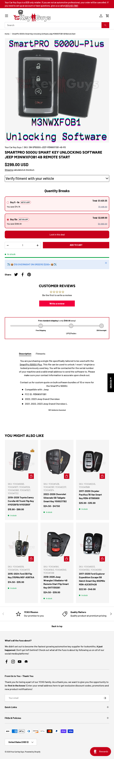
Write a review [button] (57, 303)
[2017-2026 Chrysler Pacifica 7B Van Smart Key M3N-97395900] (92, 461)
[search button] (105, 25)
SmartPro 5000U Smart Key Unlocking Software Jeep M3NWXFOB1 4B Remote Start (43, 34)
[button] (107, 15)
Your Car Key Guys (13, 147)
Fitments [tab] (40, 353)
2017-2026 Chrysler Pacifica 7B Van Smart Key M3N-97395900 (90, 495)
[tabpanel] (57, 386)
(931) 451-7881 (71, 5)
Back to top (57, 626)
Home (7, 34)
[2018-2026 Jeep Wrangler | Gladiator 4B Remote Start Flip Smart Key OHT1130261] (57, 544)
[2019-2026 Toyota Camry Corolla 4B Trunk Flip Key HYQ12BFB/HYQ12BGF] (21, 461)
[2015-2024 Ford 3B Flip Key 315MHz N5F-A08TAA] (21, 544)
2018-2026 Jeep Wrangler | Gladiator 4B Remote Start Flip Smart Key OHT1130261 (56, 582)
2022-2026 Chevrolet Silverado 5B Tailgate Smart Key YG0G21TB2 (55, 498)
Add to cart (76, 245)
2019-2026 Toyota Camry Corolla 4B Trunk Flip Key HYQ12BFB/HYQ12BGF (21, 501)
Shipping (9, 170)
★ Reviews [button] (111, 382)
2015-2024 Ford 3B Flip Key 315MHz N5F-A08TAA (21, 575)
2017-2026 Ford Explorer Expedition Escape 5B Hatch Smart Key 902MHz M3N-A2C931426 (92, 579)
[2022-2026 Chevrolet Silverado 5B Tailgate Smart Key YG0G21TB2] (57, 461)
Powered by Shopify (32, 752)
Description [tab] (25, 353)
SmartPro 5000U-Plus (31, 364)
